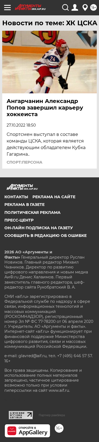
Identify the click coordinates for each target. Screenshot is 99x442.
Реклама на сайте (53, 196)
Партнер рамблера (52, 415)
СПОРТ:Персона (24, 162)
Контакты (16, 196)
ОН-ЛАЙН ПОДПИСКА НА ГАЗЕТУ (38, 227)
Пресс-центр (19, 220)
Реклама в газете (24, 204)
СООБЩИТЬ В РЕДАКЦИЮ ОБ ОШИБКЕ (45, 235)
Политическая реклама (32, 212)
